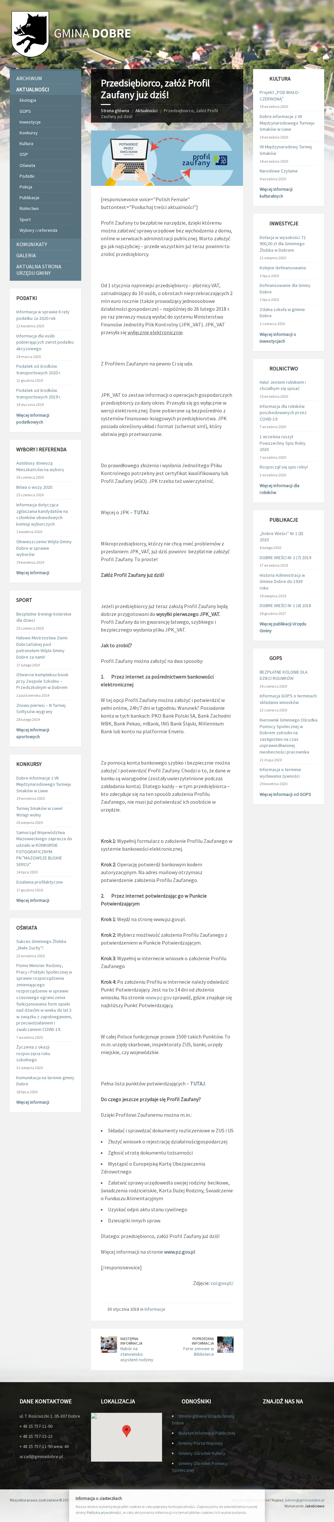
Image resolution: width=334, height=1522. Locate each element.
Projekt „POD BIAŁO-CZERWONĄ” (279, 95)
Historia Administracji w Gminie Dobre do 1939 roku (282, 581)
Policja (26, 187)
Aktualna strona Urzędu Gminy (38, 269)
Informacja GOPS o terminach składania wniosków (288, 699)
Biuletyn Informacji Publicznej (206, 1433)
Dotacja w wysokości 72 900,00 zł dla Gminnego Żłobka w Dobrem (283, 243)
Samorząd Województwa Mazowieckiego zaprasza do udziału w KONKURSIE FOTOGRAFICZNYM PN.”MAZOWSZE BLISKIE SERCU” (44, 848)
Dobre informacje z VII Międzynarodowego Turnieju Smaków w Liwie (43, 784)
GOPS (25, 111)
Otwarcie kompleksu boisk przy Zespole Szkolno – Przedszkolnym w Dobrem (42, 681)
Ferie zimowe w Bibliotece (198, 1351)
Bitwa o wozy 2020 (34, 487)
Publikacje (29, 198)
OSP (24, 154)
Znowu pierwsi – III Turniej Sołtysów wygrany (41, 708)
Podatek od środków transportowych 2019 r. (38, 393)
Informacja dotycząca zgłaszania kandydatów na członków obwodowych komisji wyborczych (42, 514)
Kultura (26, 143)
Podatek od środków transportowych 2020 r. (38, 369)
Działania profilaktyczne (39, 882)
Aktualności (146, 110)
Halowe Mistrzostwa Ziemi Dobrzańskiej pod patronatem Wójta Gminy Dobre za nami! (42, 647)
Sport (25, 219)
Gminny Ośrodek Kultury (201, 1453)
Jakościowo (314, 1505)
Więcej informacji (32, 572)
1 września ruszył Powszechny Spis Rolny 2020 (283, 443)
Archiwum (29, 78)
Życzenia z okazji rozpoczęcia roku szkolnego (33, 1053)
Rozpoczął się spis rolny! (284, 467)
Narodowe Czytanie (279, 171)
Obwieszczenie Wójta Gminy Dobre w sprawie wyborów (44, 548)
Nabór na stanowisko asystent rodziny (136, 1354)
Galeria (26, 255)
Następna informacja (131, 1341)
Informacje (154, 1309)
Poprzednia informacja (203, 1341)
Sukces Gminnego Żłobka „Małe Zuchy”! (41, 944)
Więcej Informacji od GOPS (285, 794)
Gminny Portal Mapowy (200, 1443)
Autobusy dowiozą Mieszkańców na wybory (40, 466)
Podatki (27, 176)
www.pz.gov (158, 997)
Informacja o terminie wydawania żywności (280, 773)
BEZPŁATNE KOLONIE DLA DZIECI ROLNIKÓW (284, 675)
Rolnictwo (29, 208)
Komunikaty (31, 244)
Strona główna (115, 110)
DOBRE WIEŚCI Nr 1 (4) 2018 (285, 605)
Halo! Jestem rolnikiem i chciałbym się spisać (283, 385)
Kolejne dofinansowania (283, 268)
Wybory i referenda (38, 230)
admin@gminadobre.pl (304, 1500)
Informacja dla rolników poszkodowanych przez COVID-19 (283, 412)
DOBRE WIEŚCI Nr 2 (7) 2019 (285, 557)
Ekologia (28, 100)
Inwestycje (30, 122)
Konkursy (29, 133)
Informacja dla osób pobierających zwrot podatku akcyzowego (45, 342)
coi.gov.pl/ (222, 1283)
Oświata (27, 165)
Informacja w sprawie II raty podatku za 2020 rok (42, 315)
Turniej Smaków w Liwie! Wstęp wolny (39, 811)
